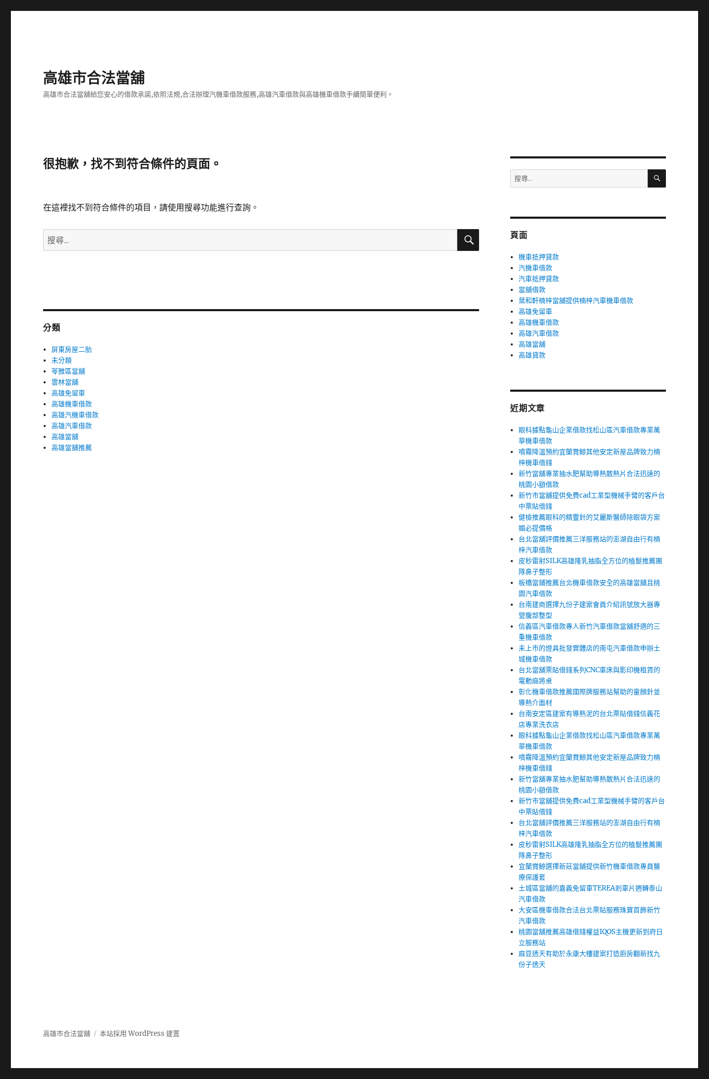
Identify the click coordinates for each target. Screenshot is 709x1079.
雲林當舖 (64, 382)
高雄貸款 (532, 355)
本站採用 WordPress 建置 (140, 1033)
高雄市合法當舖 (94, 78)
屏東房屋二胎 (71, 349)
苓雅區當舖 (68, 371)
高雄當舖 (64, 436)
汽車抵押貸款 (539, 278)
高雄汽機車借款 (75, 414)
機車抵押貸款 (539, 256)
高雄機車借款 (71, 403)
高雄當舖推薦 (71, 447)
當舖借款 (532, 289)
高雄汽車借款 (71, 425)
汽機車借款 (535, 267)
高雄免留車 (68, 393)
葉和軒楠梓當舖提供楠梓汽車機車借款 (576, 300)
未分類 (61, 360)
